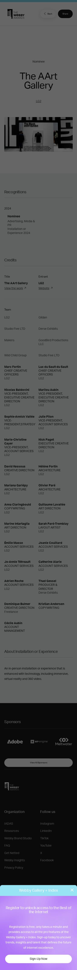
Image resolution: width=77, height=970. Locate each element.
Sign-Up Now (38, 958)
